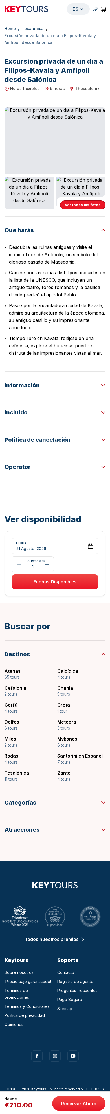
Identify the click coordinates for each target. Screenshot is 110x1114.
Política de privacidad (25, 1015)
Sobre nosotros (19, 972)
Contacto (65, 972)
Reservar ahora (78, 1103)
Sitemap (64, 1008)
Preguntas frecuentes (77, 990)
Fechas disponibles (55, 582)
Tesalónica (33, 28)
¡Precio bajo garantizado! (28, 981)
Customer (32, 561)
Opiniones (14, 1024)
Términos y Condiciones (27, 1006)
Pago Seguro (69, 999)
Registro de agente (75, 981)
